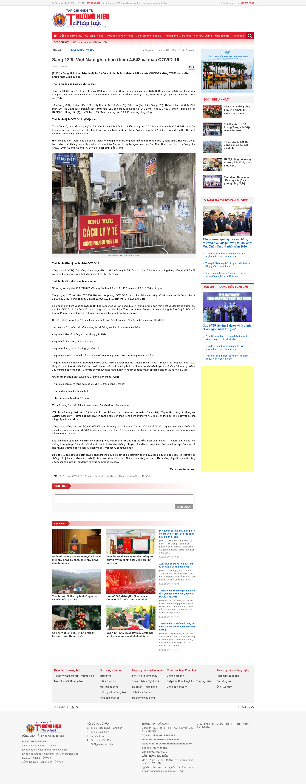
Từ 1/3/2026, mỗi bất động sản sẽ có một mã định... (236, 144)
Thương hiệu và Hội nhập (120, 35)
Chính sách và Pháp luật (148, 35)
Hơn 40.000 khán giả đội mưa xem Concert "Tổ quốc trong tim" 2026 (127, 598)
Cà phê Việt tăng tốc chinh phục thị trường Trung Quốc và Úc (73, 634)
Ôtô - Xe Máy (224, 686)
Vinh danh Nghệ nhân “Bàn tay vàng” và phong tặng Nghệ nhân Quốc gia (225, 274)
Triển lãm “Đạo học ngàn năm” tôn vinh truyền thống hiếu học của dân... (225, 255)
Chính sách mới (176, 675)
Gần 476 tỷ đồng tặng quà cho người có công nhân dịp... (237, 109)
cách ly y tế (111, 476)
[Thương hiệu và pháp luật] (43, 727)
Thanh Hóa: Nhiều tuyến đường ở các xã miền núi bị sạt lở (75, 598)
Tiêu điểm (171, 50)
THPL (62, 476)
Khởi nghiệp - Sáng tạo (113, 692)
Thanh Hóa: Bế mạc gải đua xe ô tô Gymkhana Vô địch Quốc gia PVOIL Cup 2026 (177, 593)
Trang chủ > (61, 50)
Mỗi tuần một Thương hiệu (69, 681)
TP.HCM (146, 476)
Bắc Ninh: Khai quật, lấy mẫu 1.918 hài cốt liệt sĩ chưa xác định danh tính (129, 634)
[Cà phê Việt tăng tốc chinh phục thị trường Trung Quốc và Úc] (76, 617)
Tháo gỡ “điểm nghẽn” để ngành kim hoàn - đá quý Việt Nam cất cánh (227, 265)
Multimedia (238, 35)
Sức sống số (224, 681)
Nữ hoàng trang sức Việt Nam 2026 (90, 42)
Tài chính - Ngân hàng (144, 686)
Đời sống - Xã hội (94, 35)
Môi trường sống (109, 686)
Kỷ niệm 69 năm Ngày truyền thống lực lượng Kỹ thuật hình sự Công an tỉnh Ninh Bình (130, 559)
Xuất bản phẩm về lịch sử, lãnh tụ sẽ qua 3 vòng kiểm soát (176, 565)
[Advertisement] (227, 419)
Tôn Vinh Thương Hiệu (144, 675)
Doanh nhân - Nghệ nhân (146, 681)
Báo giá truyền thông (154, 747)
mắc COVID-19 (75, 476)
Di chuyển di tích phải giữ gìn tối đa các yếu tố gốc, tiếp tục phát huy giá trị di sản (177, 533)
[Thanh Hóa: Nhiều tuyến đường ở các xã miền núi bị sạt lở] (76, 581)
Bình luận (184, 506)
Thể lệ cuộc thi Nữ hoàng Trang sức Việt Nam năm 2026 (237, 127)
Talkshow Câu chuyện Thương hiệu (74, 675)
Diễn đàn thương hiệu (71, 35)
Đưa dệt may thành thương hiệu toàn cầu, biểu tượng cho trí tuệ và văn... (227, 338)
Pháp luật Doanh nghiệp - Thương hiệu (189, 681)
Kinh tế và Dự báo (142, 692)
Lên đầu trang (243, 707)
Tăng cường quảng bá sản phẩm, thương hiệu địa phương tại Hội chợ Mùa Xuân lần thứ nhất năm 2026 (227, 243)
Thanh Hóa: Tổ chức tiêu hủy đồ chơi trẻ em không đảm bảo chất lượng (177, 626)
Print (191, 67)
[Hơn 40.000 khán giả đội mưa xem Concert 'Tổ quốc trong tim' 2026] (130, 581)
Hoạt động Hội (222, 35)
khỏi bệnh (99, 476)
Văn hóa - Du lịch (203, 35)
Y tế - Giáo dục (187, 50)
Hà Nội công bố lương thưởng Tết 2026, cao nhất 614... (237, 162)
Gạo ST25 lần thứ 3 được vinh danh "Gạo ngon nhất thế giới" (227, 327)
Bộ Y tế (88, 476)
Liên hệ (61, 707)
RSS (77, 707)
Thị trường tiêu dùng (143, 697)
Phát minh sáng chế (228, 675)
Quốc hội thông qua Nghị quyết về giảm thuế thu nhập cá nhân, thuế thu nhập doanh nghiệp (76, 559)
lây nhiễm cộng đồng (129, 476)
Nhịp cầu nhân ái (153, 50)
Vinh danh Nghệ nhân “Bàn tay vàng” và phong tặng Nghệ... (237, 180)
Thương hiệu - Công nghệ (178, 35)
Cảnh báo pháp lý (177, 686)
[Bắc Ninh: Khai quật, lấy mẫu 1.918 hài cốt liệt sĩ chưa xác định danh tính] (130, 617)
